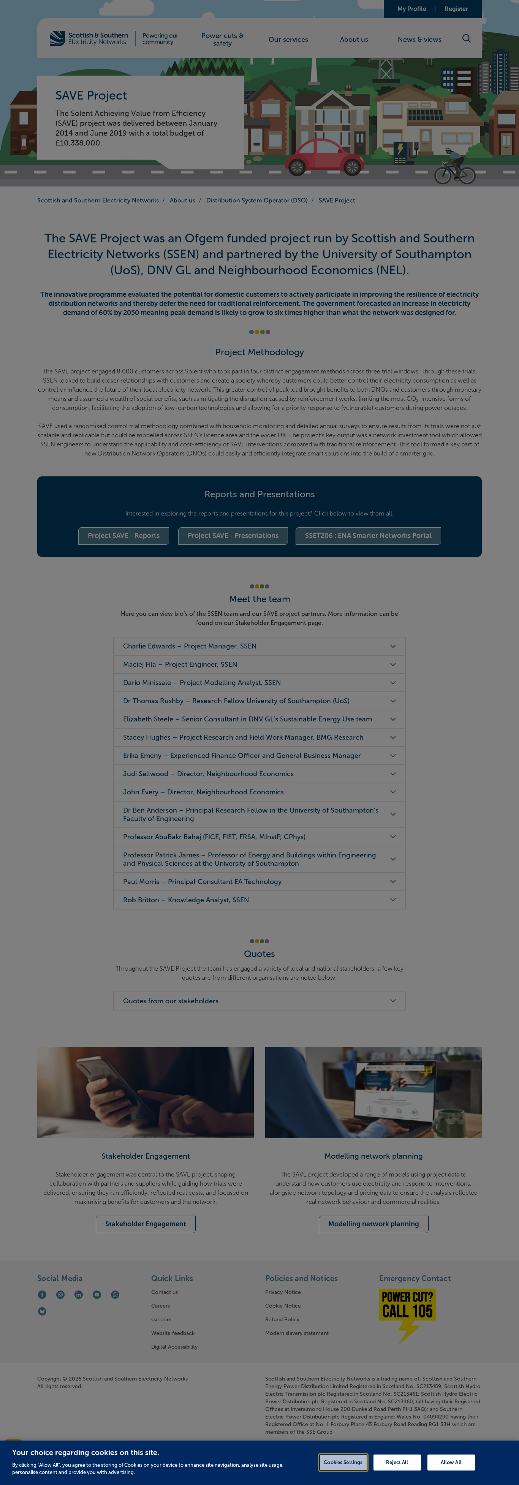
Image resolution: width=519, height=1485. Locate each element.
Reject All (397, 1462)
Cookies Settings (343, 1462)
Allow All (451, 1462)
